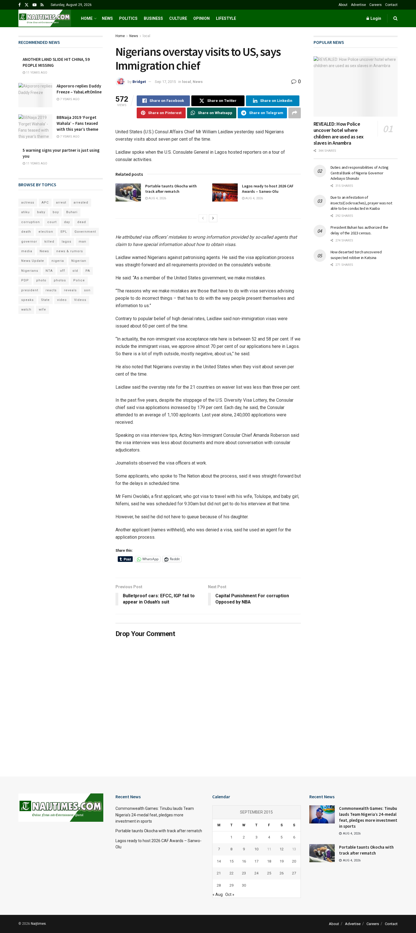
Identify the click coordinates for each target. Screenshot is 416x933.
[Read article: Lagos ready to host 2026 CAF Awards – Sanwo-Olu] (225, 192)
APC (45, 202)
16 (244, 861)
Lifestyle (226, 18)
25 (269, 873)
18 (269, 861)
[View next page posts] (213, 218)
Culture (178, 18)
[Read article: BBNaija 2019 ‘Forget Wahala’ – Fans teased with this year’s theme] (35, 126)
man (82, 241)
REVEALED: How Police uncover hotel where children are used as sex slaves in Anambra (339, 133)
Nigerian (78, 261)
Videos (80, 300)
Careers (375, 5)
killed (49, 241)
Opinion (201, 18)
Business (153, 18)
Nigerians (29, 271)
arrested (81, 202)
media (26, 251)
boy (56, 212)
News (107, 18)
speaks (27, 300)
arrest (61, 202)
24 (256, 873)
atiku (25, 212)
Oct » (229, 894)
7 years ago (69, 99)
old (75, 271)
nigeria (58, 261)
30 (244, 885)
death (26, 232)
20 (294, 861)
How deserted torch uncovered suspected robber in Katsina (356, 254)
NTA (49, 271)
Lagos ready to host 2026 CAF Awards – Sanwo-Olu (267, 188)
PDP (25, 280)
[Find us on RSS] (42, 5)
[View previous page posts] (203, 218)
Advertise (358, 5)
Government (85, 232)
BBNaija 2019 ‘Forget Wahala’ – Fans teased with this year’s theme (77, 123)
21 (219, 873)
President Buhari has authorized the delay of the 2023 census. (359, 230)
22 (231, 873)
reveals (70, 290)
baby (41, 212)
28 (219, 885)
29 (231, 885)
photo (41, 280)
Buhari (72, 212)
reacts (51, 290)
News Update (32, 261)
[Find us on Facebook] (19, 5)
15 (231, 861)
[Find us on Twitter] (27, 5)
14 (219, 861)
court (52, 222)
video (62, 300)
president (29, 290)
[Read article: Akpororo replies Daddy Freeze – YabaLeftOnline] (35, 95)
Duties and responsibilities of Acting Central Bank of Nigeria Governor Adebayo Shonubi (360, 173)
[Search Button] (395, 18)
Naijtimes (38, 924)
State (45, 300)
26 (282, 873)
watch (26, 309)
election (45, 232)
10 (256, 849)
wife (42, 309)
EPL (64, 232)
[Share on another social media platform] (294, 113)
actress (27, 202)
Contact (391, 5)
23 (244, 873)
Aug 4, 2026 (157, 198)
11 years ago (36, 72)
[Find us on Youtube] (35, 5)
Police (79, 280)
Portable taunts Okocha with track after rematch (171, 188)
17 (256, 861)
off (62, 271)
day (67, 222)
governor (29, 241)
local (146, 36)
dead (81, 222)
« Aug (218, 894)
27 (294, 873)
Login (375, 18)
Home (87, 18)
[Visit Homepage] (44, 18)
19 (282, 861)
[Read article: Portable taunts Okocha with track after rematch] (128, 192)
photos (60, 280)
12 (282, 849)
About (343, 5)
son (87, 290)
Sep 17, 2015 (165, 82)
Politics (128, 18)
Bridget (139, 82)
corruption (30, 222)
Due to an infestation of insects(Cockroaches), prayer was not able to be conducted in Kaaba (361, 203)
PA (87, 271)
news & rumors (69, 251)
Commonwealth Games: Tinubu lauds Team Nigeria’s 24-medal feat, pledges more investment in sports (154, 814)
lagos (66, 241)
